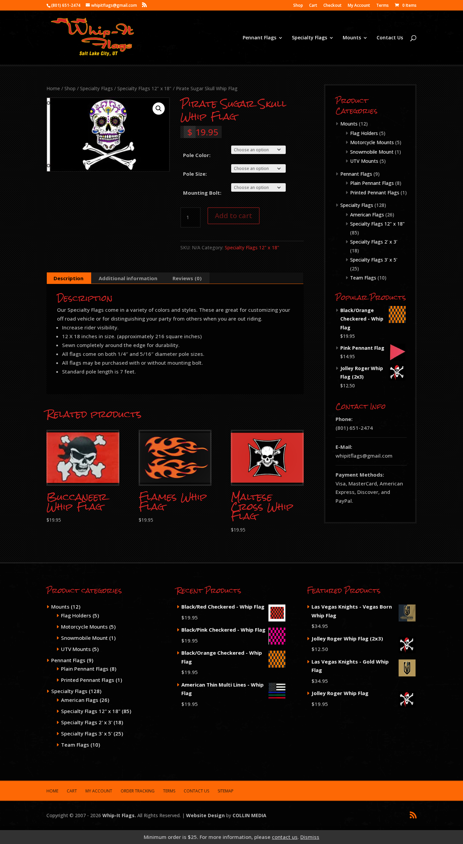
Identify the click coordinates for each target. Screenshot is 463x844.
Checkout (332, 5)
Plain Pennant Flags (372, 183)
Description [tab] (68, 278)
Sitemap (226, 791)
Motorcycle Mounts (372, 142)
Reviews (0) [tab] (187, 278)
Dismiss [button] (309, 836)
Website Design (205, 815)
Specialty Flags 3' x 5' (373, 259)
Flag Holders (364, 133)
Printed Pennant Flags (374, 192)
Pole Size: (195, 173)
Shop (298, 5)
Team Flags (363, 277)
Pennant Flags (259, 38)
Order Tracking (138, 791)
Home (53, 88)
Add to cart (233, 215)
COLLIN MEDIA (249, 815)
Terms (382, 5)
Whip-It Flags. (119, 815)
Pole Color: (196, 155)
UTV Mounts (364, 161)
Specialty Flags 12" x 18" (144, 88)
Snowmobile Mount (372, 152)
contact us (285, 836)
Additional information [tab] (128, 278)
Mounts (352, 38)
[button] (159, 108)
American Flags (367, 214)
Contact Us (390, 38)
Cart (313, 5)
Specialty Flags (309, 38)
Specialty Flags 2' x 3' (373, 241)
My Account (359, 5)
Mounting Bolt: (202, 192)
